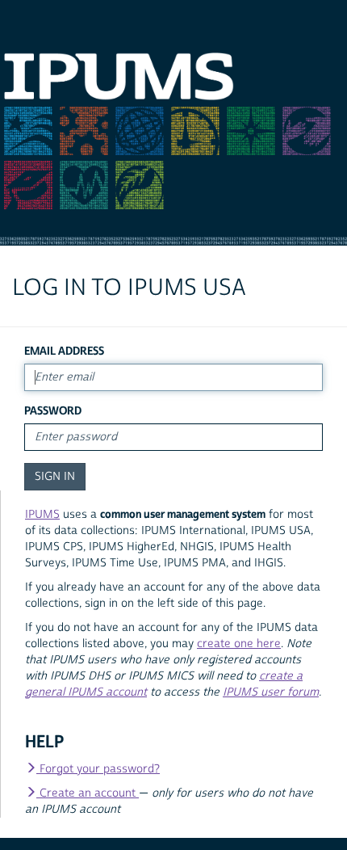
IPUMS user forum (271, 692)
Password (53, 411)
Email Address (64, 351)
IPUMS (42, 514)
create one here (239, 644)
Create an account (87, 793)
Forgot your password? (98, 769)
